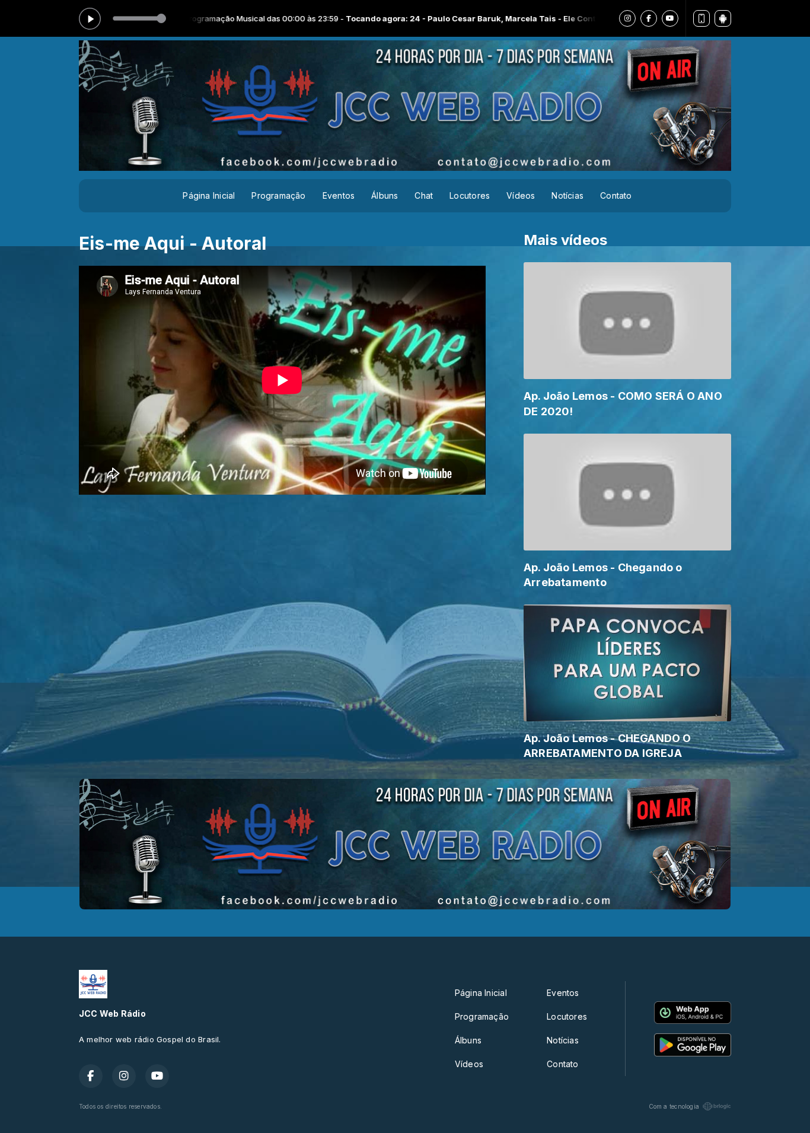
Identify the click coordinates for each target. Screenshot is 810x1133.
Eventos (339, 195)
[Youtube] (670, 18)
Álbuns (384, 195)
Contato (616, 195)
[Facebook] (648, 18)
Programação (278, 195)
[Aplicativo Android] (723, 18)
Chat (423, 195)
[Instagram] (627, 18)
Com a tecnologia (674, 1106)
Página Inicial (209, 195)
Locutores (469, 195)
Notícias (567, 195)
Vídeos (520, 195)
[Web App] (701, 18)
